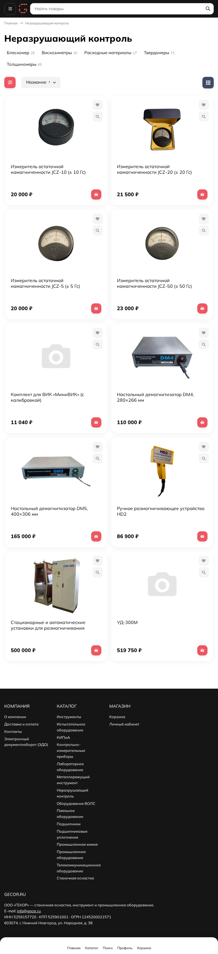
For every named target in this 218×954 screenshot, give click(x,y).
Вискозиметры (59, 52)
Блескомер (21, 52)
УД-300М (127, 622)
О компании (15, 716)
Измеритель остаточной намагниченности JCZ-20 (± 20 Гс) (154, 169)
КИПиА (63, 737)
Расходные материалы (110, 52)
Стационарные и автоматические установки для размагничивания (48, 625)
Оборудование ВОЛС (76, 803)
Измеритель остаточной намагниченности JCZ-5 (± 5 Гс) (45, 283)
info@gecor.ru (29, 911)
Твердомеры (159, 52)
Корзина (117, 716)
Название (36, 82)
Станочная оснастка (75, 878)
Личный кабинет (124, 724)
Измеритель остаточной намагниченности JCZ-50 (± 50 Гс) (154, 283)
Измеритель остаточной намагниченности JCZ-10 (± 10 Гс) (48, 169)
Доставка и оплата (21, 724)
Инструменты (69, 716)
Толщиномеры (24, 64)
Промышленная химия (77, 844)
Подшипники (69, 824)
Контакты (13, 731)
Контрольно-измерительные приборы (71, 750)
